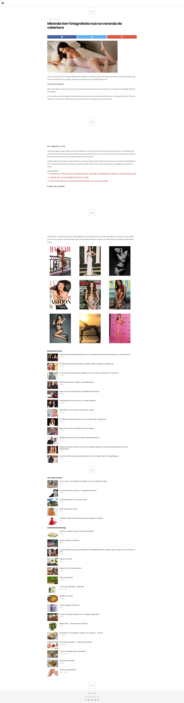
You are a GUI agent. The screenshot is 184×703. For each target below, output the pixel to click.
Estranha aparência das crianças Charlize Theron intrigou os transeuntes (87, 364)
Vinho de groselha (66, 577)
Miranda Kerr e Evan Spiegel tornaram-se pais (69, 177)
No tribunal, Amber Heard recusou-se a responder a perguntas (83, 419)
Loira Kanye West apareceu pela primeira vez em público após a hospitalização (89, 456)
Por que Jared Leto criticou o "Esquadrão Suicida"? (78, 490)
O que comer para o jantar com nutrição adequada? (79, 614)
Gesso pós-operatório (68, 670)
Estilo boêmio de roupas (68, 509)
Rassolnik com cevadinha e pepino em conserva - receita (81, 633)
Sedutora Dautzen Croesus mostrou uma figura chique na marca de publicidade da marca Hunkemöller (94, 448)
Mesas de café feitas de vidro (71, 568)
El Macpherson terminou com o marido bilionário (78, 401)
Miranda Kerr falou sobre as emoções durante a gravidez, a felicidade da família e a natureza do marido (93, 174)
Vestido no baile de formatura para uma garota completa (81, 518)
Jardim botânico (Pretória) (69, 540)
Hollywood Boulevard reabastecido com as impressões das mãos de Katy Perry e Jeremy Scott (95, 354)
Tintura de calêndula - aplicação (72, 587)
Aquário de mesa (66, 559)
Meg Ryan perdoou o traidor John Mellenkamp (77, 382)
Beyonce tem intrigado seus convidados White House (79, 391)
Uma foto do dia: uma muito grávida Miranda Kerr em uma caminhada (79, 181)
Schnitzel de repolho (67, 661)
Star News (57, 19)
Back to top (92, 693)
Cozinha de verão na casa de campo (73, 500)
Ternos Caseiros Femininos (69, 605)
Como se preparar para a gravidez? (73, 651)
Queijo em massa (66, 596)
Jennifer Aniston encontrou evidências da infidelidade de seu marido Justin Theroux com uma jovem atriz (97, 551)
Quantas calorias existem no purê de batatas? (77, 531)
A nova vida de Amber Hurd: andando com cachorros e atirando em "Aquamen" (89, 373)
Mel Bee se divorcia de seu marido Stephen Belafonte (79, 438)
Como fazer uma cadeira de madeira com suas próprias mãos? (83, 481)
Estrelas (49, 19)
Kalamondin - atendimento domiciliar (74, 624)
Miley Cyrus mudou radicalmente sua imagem (77, 428)
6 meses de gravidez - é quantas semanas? (76, 642)
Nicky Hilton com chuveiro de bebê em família (77, 410)
